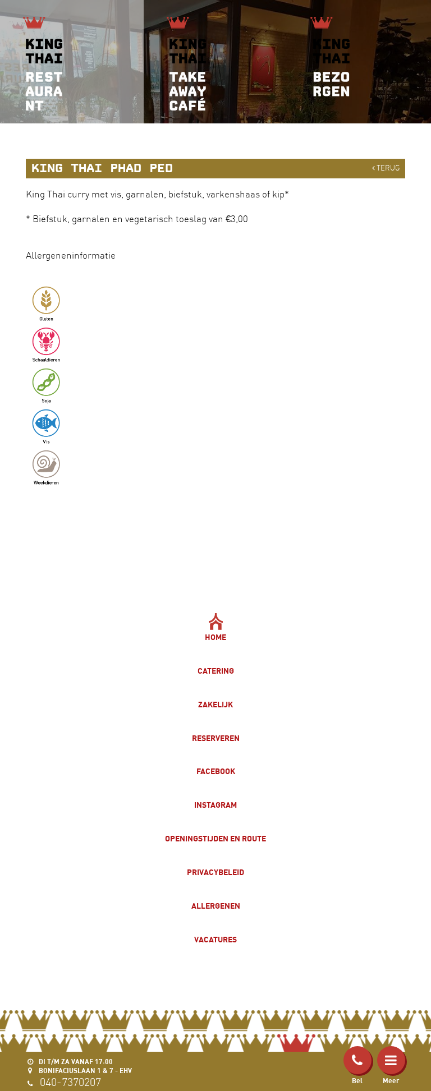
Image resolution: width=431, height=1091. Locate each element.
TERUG (387, 167)
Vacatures (215, 939)
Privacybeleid (215, 872)
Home (215, 637)
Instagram (215, 804)
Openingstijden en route (215, 838)
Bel (357, 1080)
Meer (391, 1080)
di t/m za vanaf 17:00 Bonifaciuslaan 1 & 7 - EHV (84, 1066)
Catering (216, 670)
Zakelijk (215, 704)
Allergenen (215, 905)
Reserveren (216, 738)
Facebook (215, 771)
